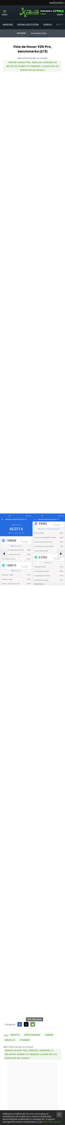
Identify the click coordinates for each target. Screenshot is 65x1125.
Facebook (19, 1024)
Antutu (15, 1034)
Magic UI (10, 1039)
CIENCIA (47, 24)
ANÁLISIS (8, 24)
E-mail (32, 1024)
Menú (4, 14)
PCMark (25, 1039)
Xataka (32, 12)
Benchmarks (32, 1034)
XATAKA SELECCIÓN (28, 24)
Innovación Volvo (38, 33)
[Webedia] (57, 3)
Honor (49, 1034)
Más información (52, 1121)
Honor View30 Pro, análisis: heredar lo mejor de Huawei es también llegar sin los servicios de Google (32, 66)
